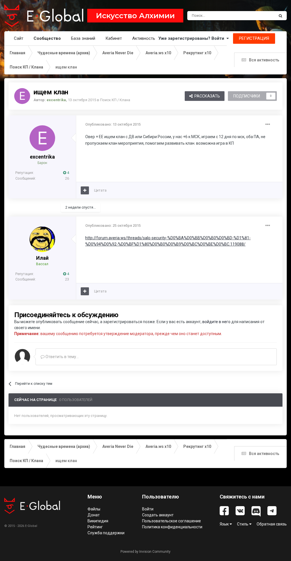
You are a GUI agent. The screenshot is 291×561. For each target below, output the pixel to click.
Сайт (18, 38)
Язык (225, 524)
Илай (42, 258)
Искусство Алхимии (135, 15)
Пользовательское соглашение (171, 521)
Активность (143, 38)
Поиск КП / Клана (115, 100)
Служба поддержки (106, 533)
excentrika (42, 157)
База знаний (83, 38)
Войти (147, 509)
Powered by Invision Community (145, 552)
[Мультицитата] (85, 190)
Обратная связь (272, 524)
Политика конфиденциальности (172, 527)
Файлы (94, 509)
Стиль (243, 524)
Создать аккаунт (158, 515)
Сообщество (47, 38)
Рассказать (206, 96)
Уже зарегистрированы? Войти (192, 38)
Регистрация (254, 38)
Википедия (98, 521)
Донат (94, 515)
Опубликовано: (113, 124)
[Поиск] (280, 15)
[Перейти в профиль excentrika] (22, 96)
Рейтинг (95, 527)
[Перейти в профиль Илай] (42, 239)
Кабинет (113, 38)
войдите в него (216, 321)
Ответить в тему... (62, 356)
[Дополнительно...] (267, 124)
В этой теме (257, 16)
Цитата (100, 190)
